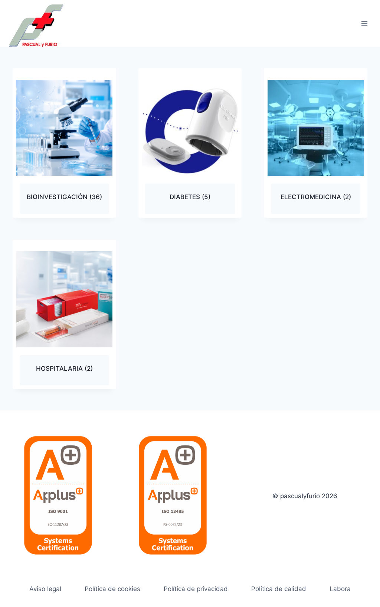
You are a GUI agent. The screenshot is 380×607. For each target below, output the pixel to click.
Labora (340, 589)
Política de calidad (278, 589)
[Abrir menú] (364, 23)
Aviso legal (45, 589)
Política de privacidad (196, 589)
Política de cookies (112, 589)
